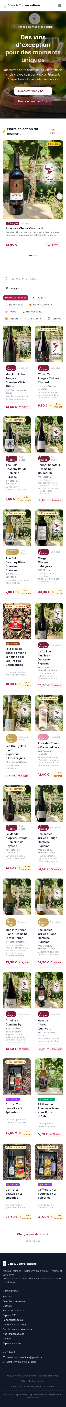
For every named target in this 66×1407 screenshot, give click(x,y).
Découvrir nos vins (30, 91)
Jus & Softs (33, 318)
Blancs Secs (14, 304)
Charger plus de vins (31, 1234)
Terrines (54, 318)
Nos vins (7, 1296)
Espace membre (12, 1343)
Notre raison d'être (13, 1310)
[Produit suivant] (60, 196)
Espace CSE (9, 1315)
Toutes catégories (15, 297)
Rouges (38, 297)
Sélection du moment (14, 1301)
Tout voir (53, 131)
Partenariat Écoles (13, 1319)
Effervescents (32, 311)
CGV (23, 1381)
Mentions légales (36, 1381)
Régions (14, 288)
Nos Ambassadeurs (13, 1333)
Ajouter (54, 244)
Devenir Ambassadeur (15, 1324)
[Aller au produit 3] (36, 255)
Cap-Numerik (21, 1394)
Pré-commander (26, 498)
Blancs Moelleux (40, 304)
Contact (7, 1338)
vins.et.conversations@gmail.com (24, 1357)
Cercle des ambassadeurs (17, 1329)
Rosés (10, 311)
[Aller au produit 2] (34, 255)
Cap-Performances (38, 1394)
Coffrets (11, 318)
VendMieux (53, 1394)
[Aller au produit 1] (30, 255)
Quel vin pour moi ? (30, 101)
